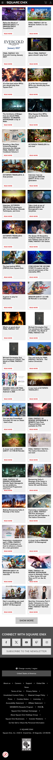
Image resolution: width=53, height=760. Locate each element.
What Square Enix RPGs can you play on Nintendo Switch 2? (38, 116)
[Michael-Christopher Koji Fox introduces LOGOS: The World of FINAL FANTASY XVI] (14, 348)
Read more (8, 33)
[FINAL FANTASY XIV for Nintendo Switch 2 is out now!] (39, 13)
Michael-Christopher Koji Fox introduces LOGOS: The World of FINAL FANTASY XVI (14, 360)
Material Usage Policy (36, 695)
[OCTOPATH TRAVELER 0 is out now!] (39, 135)
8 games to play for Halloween (10, 298)
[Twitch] (36, 642)
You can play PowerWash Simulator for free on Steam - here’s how (13, 420)
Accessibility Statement (15, 703)
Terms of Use (16, 691)
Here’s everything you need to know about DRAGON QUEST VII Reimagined (13, 603)
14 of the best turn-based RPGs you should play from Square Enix (39, 85)
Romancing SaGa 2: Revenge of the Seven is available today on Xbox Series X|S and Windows (37, 482)
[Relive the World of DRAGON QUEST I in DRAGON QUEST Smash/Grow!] (14, 13)
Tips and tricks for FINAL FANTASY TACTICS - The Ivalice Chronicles (38, 359)
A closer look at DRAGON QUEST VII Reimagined (38, 541)
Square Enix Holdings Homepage (24, 711)
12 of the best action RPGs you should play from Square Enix (13, 85)
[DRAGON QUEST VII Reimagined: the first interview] (14, 562)
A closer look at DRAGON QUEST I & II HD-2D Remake (13, 450)
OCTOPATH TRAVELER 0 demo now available (12, 237)
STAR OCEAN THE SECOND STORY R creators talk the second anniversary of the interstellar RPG (39, 269)
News (26, 687)
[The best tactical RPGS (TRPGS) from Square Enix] (14, 257)
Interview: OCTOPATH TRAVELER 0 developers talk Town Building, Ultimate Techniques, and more (14, 208)
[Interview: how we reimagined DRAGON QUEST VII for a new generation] (39, 166)
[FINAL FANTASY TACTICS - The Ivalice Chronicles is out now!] (39, 440)
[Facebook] (6, 642)
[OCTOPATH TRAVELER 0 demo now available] (14, 227)
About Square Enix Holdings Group (24, 715)
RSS (40, 707)
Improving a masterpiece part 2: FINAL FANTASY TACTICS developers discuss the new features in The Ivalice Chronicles (38, 513)
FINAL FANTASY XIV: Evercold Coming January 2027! (13, 55)
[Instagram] (47, 642)
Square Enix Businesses (15, 719)
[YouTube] (26, 642)
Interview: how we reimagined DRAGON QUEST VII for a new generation (36, 177)
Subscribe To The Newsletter (26, 651)
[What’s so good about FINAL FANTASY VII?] (14, 318)
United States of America (26, 673)
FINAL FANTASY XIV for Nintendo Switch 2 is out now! (37, 24)
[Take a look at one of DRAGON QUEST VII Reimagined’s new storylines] (39, 196)
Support (29, 683)
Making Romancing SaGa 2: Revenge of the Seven (13, 511)
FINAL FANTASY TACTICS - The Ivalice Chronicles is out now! (38, 451)
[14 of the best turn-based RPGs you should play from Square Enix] (39, 74)
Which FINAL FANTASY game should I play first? (38, 54)
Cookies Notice (23, 699)
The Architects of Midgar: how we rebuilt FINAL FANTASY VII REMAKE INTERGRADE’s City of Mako (12, 117)
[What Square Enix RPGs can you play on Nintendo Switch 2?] (39, 105)
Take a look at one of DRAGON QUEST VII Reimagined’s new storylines (36, 208)
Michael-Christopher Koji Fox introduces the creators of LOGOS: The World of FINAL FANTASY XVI (38, 330)
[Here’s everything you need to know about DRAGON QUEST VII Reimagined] (14, 592)
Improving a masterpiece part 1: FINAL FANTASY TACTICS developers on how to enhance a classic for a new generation (12, 544)
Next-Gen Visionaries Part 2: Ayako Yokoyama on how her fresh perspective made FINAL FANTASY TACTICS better (39, 605)
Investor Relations (36, 719)
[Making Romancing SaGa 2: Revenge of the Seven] (14, 501)
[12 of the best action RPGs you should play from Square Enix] (14, 74)
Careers (18, 683)
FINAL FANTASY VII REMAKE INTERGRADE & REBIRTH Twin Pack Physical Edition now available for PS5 (38, 422)
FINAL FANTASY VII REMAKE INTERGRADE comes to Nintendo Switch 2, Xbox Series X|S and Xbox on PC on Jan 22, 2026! (38, 575)
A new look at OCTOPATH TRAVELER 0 (38, 389)
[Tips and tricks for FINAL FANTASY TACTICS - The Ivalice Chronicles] (39, 348)
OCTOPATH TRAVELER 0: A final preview (13, 176)
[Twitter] (16, 642)
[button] (5, 755)
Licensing (37, 699)
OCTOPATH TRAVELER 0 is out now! (38, 145)
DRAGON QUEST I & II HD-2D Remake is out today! (38, 298)
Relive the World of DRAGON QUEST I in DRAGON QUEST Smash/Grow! (11, 25)
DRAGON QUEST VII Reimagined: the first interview (11, 572)
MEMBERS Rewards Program (21, 707)
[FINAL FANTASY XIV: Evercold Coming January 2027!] (14, 44)
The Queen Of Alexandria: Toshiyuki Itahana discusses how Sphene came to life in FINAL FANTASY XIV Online (39, 238)
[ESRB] (26, 750)
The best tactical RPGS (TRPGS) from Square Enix (13, 267)
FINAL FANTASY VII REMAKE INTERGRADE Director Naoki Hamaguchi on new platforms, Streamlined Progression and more (13, 484)
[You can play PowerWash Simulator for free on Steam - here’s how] (14, 409)
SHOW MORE (26, 620)
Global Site (40, 683)
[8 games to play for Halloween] (14, 288)
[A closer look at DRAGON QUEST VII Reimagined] (39, 531)
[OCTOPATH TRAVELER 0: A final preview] (14, 166)
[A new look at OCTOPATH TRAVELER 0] (39, 379)
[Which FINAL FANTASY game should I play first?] (39, 44)
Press (10, 699)
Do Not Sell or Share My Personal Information (26, 723)
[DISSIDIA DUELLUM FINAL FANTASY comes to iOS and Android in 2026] (14, 379)
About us (6, 683)
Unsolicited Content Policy (13, 695)
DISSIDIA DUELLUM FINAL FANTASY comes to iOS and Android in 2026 (13, 390)
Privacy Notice (31, 691)
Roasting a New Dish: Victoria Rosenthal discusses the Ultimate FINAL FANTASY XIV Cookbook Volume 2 (11, 148)
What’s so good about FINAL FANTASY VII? (11, 328)
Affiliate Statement (35, 703)
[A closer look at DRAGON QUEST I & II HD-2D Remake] (14, 440)
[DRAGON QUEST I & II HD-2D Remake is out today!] (39, 288)
